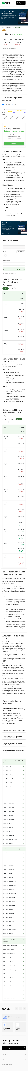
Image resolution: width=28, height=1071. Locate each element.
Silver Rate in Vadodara (9, 998)
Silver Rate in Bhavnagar (9, 957)
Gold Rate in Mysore (8, 811)
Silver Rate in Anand (8, 949)
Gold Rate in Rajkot (8, 933)
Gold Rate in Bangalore (9, 775)
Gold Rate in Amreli (8, 857)
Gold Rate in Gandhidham (9, 881)
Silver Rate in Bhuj (8, 961)
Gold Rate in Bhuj (7, 873)
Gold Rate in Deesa (8, 877)
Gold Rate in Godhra (8, 889)
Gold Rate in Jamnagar (9, 897)
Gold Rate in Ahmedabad (9, 799)
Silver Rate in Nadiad (8, 978)
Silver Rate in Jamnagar (9, 974)
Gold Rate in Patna (8, 831)
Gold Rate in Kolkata (8, 803)
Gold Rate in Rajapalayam (9, 929)
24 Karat (6, 264)
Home (2, 27)
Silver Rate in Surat (8, 994)
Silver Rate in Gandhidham (10, 965)
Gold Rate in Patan (8, 925)
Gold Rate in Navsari (8, 917)
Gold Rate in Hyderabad (9, 770)
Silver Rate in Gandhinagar (10, 969)
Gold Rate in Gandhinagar (9, 885)
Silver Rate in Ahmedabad (10, 945)
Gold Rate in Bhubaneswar (10, 839)
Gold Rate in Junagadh (9, 901)
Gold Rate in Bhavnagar (9, 869)
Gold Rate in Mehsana (9, 905)
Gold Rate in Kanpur (8, 827)
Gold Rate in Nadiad (8, 913)
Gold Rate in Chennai (8, 766)
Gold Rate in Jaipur (8, 815)
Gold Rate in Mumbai (8, 779)
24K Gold (7, 104)
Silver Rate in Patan (8, 986)
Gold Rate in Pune (8, 787)
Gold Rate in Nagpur (8, 835)
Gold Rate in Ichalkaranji (9, 893)
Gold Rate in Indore (8, 823)
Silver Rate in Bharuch (9, 953)
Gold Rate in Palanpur (8, 921)
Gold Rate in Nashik (8, 843)
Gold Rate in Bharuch (8, 865)
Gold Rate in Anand (8, 861)
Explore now (14, 143)
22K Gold (16, 104)
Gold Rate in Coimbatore (9, 791)
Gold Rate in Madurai (8, 807)
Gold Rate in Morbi (8, 909)
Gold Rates (8, 27)
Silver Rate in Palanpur (9, 982)
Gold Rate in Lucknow (9, 819)
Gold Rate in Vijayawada (9, 795)
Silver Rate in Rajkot (8, 990)
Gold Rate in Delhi (8, 783)
